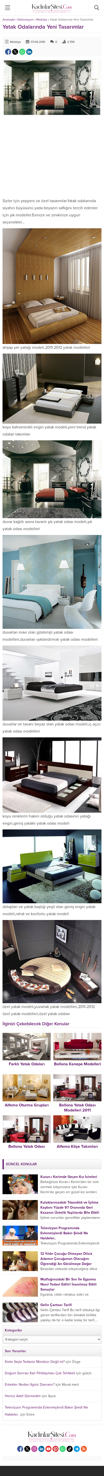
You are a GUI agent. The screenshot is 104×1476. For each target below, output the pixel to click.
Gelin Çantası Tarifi (56, 1305)
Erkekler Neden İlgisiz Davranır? (30, 1384)
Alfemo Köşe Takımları (77, 1146)
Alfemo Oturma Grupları (27, 1105)
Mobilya (41, 19)
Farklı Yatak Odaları (27, 1064)
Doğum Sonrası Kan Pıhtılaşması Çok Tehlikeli (40, 1373)
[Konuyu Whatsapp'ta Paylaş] (22, 52)
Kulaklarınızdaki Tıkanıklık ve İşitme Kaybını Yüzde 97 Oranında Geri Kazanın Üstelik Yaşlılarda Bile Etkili (69, 1207)
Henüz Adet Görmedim (23, 1396)
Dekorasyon (25, 19)
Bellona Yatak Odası (26, 1146)
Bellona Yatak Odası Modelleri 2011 (77, 1108)
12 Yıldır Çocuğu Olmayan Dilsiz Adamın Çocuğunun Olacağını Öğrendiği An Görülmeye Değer (66, 1259)
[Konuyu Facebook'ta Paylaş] (8, 52)
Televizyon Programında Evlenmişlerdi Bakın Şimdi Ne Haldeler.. (64, 1233)
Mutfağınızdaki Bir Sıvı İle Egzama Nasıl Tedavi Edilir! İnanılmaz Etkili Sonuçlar (68, 1284)
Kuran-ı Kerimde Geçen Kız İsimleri (68, 1177)
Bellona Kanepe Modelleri (77, 1064)
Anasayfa (9, 19)
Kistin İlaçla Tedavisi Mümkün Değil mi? (35, 1362)
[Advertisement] (52, 156)
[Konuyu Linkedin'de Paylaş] (29, 52)
